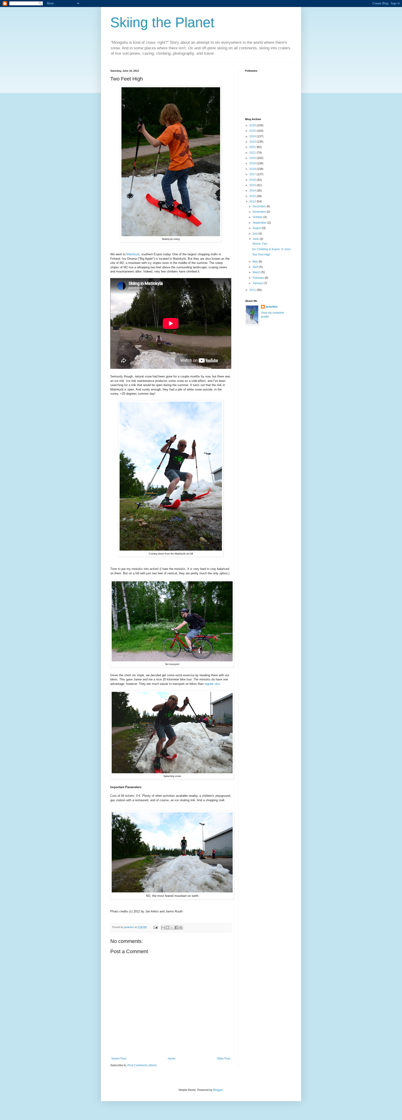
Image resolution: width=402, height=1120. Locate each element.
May (256, 261)
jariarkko (272, 306)
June (256, 239)
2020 (253, 158)
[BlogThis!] (167, 927)
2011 (253, 290)
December (260, 206)
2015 (253, 185)
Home (171, 1058)
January (258, 283)
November (260, 211)
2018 (253, 169)
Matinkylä (132, 254)
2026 (253, 125)
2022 (253, 147)
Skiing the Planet (162, 22)
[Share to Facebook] (176, 927)
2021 (253, 152)
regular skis (212, 684)
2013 (253, 196)
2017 (253, 174)
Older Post (223, 1058)
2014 (253, 190)
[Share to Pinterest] (180, 927)
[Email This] (163, 927)
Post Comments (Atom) (142, 1065)
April (256, 267)
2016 (253, 180)
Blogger (218, 1090)
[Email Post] (155, 927)
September (260, 222)
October (258, 217)
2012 (253, 201)
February (259, 277)
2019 (253, 163)
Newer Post (118, 1058)
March (257, 272)
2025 (253, 130)
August (257, 228)
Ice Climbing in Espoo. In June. (271, 249)
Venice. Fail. (260, 243)
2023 (253, 141)
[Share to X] (172, 927)
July (255, 233)
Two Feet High (261, 254)
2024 (253, 136)
